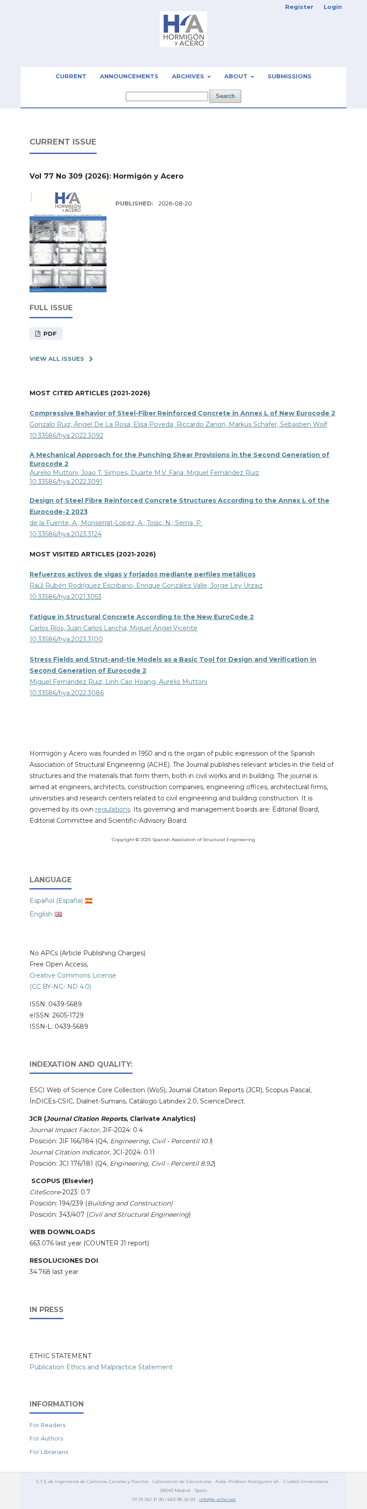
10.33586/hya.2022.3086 (67, 693)
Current (70, 76)
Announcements (129, 76)
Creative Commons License (73, 975)
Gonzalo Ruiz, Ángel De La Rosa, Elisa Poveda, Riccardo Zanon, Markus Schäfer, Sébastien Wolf (178, 424)
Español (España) (56, 901)
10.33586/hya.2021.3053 (66, 597)
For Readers (47, 1424)
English (41, 914)
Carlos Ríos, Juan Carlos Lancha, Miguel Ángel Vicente (113, 628)
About (236, 76)
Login (333, 6)
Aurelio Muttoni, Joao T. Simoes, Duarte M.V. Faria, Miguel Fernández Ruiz (144, 473)
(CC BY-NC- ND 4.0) (60, 987)
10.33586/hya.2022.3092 (66, 436)
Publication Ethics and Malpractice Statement (101, 1367)
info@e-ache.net (217, 1499)
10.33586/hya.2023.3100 (66, 639)
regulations (112, 809)
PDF (49, 333)
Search (225, 96)
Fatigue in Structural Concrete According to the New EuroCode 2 (142, 617)
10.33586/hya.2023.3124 (66, 534)
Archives (189, 76)
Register (299, 6)
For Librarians (49, 1451)
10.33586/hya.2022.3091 (66, 482)
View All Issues (57, 358)
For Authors (46, 1438)
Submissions (290, 76)
